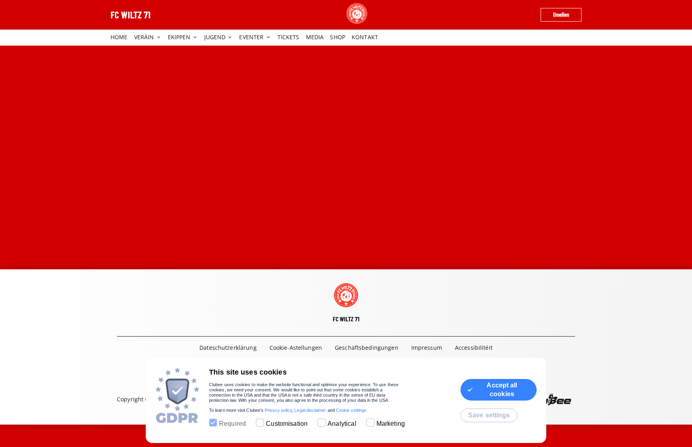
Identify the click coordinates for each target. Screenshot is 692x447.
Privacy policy (278, 410)
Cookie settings (351, 410)
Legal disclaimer (310, 410)
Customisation (287, 423)
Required (232, 423)
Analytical (342, 423)
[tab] (122, 38)
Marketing (390, 423)
